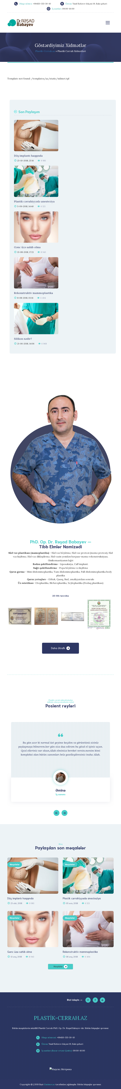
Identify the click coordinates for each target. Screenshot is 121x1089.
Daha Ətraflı (58, 648)
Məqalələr (15, 864)
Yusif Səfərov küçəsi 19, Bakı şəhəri (62, 1044)
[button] (56, 813)
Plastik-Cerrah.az (45, 51)
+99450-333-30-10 (58, 1037)
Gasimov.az (49, 1084)
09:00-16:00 (63, 1050)
